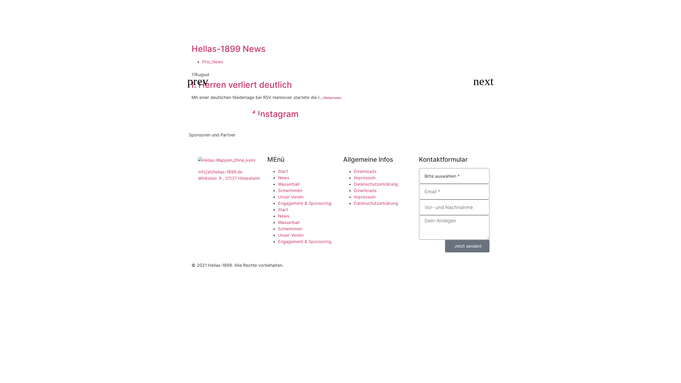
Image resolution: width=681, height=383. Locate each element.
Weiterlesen (332, 98)
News (283, 177)
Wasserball (289, 184)
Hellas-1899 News (228, 49)
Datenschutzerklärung (376, 184)
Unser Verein (291, 196)
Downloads (365, 171)
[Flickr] (314, 264)
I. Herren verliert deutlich (242, 85)
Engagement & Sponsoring (304, 203)
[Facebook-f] (299, 264)
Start (283, 171)
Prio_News (212, 61)
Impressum (365, 177)
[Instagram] (328, 264)
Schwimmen (290, 190)
